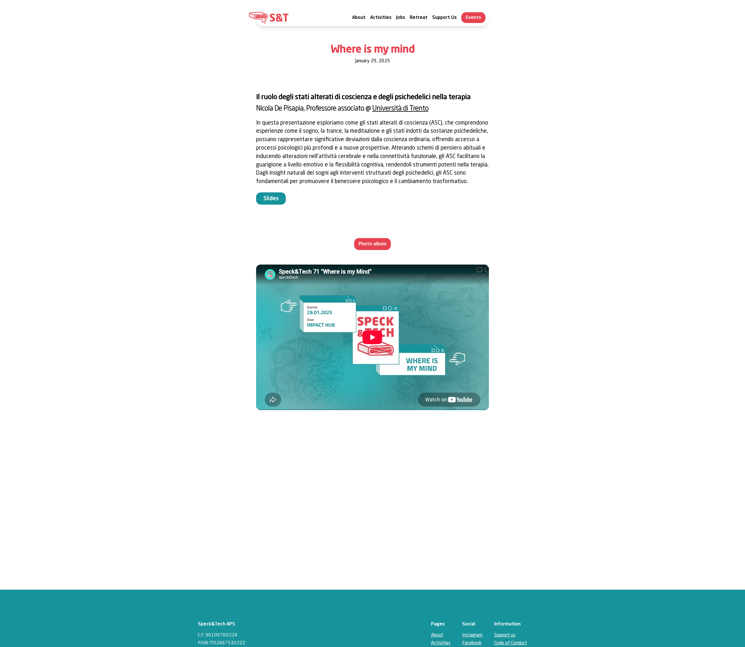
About (359, 18)
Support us (504, 635)
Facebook (472, 643)
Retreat (419, 18)
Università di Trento (400, 108)
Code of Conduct (510, 643)
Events (473, 17)
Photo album (372, 244)
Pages (438, 624)
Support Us (444, 18)
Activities (380, 18)
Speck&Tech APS (216, 624)
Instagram (472, 635)
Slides (271, 199)
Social (468, 624)
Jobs (400, 18)
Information (507, 624)
